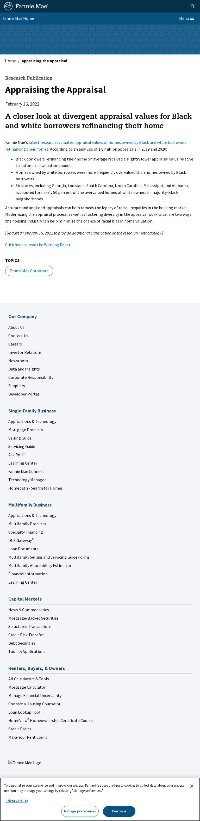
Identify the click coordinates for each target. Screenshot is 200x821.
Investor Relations (25, 352)
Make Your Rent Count (27, 737)
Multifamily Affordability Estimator (39, 565)
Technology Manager (27, 479)
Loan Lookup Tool (24, 712)
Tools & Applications (26, 651)
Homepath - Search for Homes (35, 488)
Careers (15, 344)
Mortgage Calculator (27, 687)
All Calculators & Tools (28, 678)
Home (10, 60)
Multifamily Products (27, 523)
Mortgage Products (25, 429)
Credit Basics (19, 728)
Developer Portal (23, 394)
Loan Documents (23, 548)
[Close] (191, 786)
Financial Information (28, 573)
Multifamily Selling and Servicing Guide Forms (49, 557)
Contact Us (18, 335)
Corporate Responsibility (30, 377)
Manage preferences (80, 811)
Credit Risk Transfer (26, 634)
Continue (119, 811)
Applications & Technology (32, 421)
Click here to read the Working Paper (37, 244)
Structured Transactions (30, 626)
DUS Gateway (21, 540)
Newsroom (18, 360)
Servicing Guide (21, 446)
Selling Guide (20, 438)
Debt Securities (21, 643)
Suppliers (16, 385)
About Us (16, 327)
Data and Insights (24, 369)
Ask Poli (16, 454)
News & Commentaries (28, 609)
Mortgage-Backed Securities (33, 618)
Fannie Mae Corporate (29, 270)
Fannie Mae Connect (26, 471)
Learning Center (22, 463)
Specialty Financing (25, 532)
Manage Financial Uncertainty (34, 695)
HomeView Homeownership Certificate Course (50, 720)
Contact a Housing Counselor (34, 703)
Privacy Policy (16, 801)
